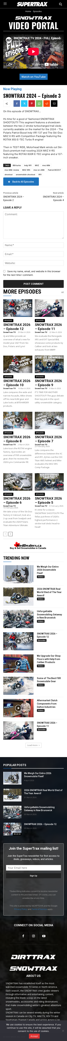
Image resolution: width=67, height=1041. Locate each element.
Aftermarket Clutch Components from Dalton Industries (47, 703)
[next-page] (10, 534)
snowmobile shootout (25, 174)
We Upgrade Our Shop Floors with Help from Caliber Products (48, 659)
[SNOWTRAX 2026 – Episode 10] (17, 364)
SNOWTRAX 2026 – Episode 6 (16, 500)
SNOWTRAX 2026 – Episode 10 (16, 383)
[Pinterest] (31, 103)
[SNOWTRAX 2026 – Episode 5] (49, 482)
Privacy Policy (20, 909)
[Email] (54, 103)
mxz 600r (46, 165)
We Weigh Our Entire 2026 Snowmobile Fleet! (48, 569)
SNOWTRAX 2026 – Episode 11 (48, 327)
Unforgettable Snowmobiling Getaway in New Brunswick (49, 614)
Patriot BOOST (54, 170)
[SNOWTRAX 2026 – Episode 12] (17, 308)
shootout (9, 174)
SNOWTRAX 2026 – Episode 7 (48, 439)
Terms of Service (39, 909)
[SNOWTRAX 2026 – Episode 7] (49, 420)
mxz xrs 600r (39, 170)
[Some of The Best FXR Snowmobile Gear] (18, 686)
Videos (41, 577)
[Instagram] (33, 936)
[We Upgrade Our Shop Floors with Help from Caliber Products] (18, 663)
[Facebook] (16, 103)
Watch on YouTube (33, 77)
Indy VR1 (28, 165)
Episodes (37, 11)
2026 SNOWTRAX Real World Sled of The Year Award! (49, 592)
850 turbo (17, 165)
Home (28, 11)
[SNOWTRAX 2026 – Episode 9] (49, 364)
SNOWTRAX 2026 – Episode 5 (48, 500)
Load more (32, 745)
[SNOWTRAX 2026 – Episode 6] (17, 482)
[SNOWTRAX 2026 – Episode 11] (49, 308)
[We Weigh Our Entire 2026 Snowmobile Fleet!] (18, 574)
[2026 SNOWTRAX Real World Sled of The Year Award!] (18, 596)
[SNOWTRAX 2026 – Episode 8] (17, 420)
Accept (34, 1036)
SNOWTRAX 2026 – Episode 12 (16, 327)
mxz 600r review (12, 170)
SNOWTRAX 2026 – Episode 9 (48, 383)
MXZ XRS (26, 170)
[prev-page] (5, 534)
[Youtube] (44, 936)
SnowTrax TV (9, 332)
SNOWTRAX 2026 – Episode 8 (16, 439)
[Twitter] (24, 103)
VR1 (40, 174)
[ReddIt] (46, 103)
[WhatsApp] (39, 103)
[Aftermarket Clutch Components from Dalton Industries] (18, 708)
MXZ (37, 165)
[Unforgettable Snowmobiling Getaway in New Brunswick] (18, 619)
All (62, 292)
